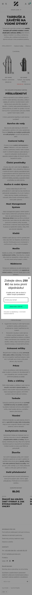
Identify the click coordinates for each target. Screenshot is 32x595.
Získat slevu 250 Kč (16, 306)
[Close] (29, 278)
